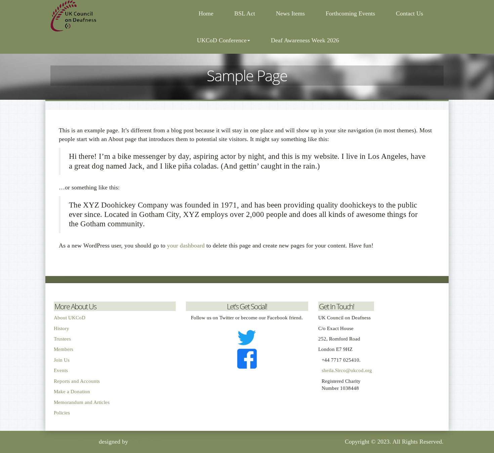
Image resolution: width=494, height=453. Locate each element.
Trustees (62, 339)
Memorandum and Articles (82, 402)
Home (205, 13)
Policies (62, 412)
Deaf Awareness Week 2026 (305, 40)
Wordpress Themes (73, 441)
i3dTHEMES (146, 441)
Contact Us (409, 13)
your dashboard (186, 245)
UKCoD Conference (222, 40)
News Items (290, 13)
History (61, 328)
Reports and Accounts (77, 381)
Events (61, 370)
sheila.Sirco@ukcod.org (347, 370)
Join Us (62, 360)
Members (63, 349)
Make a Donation (72, 391)
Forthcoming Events (350, 13)
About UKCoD (69, 317)
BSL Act (244, 13)
